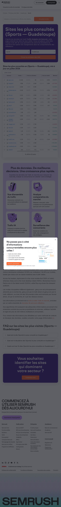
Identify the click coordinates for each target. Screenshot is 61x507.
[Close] (55, 239)
